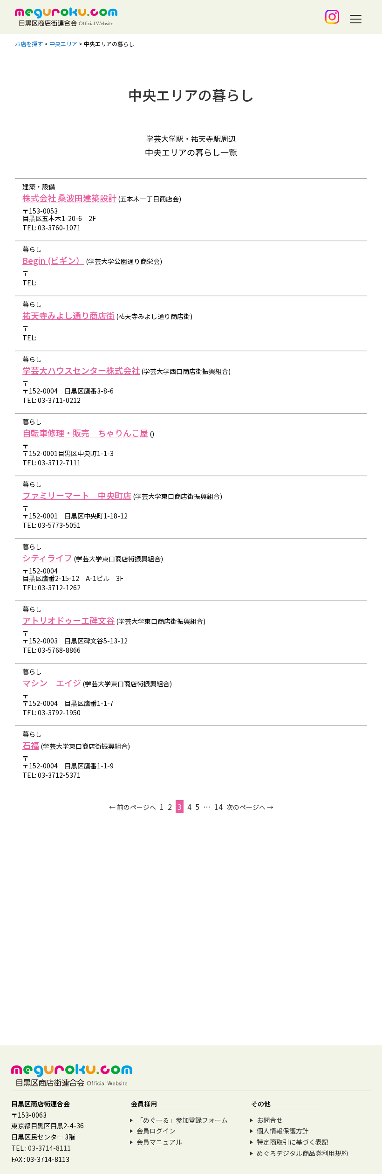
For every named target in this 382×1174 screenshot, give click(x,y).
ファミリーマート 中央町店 (76, 495)
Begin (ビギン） (53, 260)
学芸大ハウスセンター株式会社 (81, 370)
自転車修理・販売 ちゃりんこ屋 (85, 433)
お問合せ (270, 1120)
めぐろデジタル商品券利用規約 (302, 1153)
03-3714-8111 (49, 1148)
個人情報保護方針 (283, 1130)
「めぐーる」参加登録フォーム (182, 1120)
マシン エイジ (51, 683)
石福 (30, 745)
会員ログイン (156, 1130)
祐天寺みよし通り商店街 (68, 315)
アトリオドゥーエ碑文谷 (68, 620)
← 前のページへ (132, 807)
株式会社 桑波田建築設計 (69, 198)
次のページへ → (249, 807)
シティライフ (47, 558)
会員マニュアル (159, 1141)
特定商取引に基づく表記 (292, 1141)
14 (218, 806)
